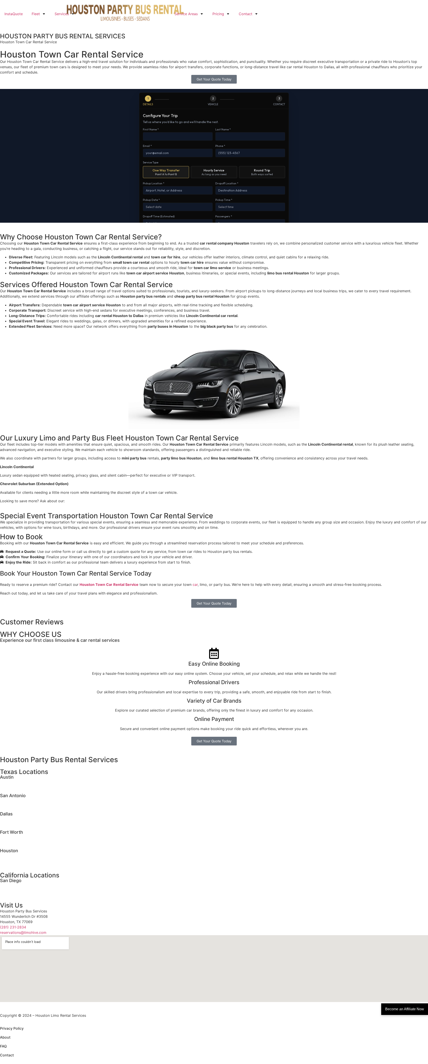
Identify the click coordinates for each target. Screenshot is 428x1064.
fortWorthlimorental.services (24, 837)
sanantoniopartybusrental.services (29, 806)
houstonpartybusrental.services (26, 861)
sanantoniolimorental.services (25, 800)
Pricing (218, 14)
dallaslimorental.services (20, 819)
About (5, 1037)
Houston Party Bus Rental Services (59, 759)
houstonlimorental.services (22, 855)
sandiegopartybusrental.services (27, 891)
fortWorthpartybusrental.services (28, 842)
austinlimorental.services (20, 782)
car (195, 584)
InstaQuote (13, 14)
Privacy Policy (12, 1028)
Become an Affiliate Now (404, 1009)
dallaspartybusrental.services (24, 824)
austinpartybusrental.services (24, 787)
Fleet (36, 14)
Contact (245, 14)
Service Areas (186, 14)
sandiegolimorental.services (23, 885)
